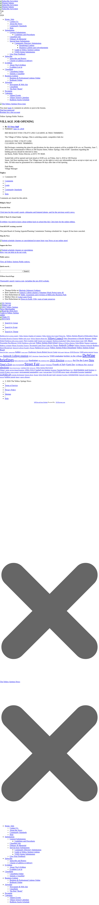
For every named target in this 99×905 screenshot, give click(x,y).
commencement (11, 352)
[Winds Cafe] (5, 305)
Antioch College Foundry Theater (24, 348)
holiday (18, 352)
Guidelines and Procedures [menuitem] (24, 841)
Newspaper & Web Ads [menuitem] (19, 887)
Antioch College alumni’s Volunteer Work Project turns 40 (41, 293)
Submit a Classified (17, 74)
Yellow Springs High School (47, 343)
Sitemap (8, 394)
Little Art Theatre (52, 345)
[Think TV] (5, 317)
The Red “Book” (16, 89)
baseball (38, 370)
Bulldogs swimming (6, 345)
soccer (2, 377)
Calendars (8, 93)
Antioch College (66, 345)
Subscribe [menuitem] (8, 858)
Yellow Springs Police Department (63, 348)
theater (36, 375)
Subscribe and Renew (18, 58)
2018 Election (74, 352)
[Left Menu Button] (49, 822)
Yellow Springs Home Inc (39, 338)
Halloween (66, 352)
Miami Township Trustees (20, 345)
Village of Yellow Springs (66, 343)
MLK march (61, 352)
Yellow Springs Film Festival (44, 368)
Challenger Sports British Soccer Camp (42, 352)
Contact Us (14, 22)
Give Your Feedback (17, 54)
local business (79, 370)
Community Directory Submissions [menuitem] (27, 850)
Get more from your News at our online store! (50, 241)
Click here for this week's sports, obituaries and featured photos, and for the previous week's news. (37, 212)
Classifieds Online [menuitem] (17, 874)
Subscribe (8, 56)
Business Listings (11, 76)
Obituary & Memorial (18, 39)
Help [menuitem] (11, 835)
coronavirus (73, 375)
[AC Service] (5, 303)
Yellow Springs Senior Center (75, 341)
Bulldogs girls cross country (14, 341)
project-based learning (17, 370)
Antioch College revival (87, 375)
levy (71, 370)
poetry (41, 372)
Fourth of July (59, 364)
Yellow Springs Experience (15, 368)
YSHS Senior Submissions (24, 52)
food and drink (47, 372)
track (54, 375)
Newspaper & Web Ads (19, 85)
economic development (17, 375)
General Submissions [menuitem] (18, 839)
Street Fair (32, 364)
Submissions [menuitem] (9, 837)
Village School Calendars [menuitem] (19, 900)
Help (11, 28)
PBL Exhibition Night (43, 360)
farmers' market (24, 352)
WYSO (19, 343)
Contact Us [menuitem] (14, 828)
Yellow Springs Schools (83, 345)
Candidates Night (25, 368)
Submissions (9, 30)
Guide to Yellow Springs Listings (27, 50)
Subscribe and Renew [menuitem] (18, 861)
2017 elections (34, 356)
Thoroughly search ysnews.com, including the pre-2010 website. (24, 281)
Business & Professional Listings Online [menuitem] (25, 880)
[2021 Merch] (10, 309)
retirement (59, 375)
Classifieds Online (17, 71)
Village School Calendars (19, 98)
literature (54, 370)
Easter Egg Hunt (4, 352)
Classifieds (9, 69)
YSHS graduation (56, 356)
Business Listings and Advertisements (33, 48)
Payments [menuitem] (8, 893)
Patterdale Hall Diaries (63, 370)
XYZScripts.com (60, 402)
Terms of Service (11, 385)
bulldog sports (10, 377)
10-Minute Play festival (84, 365)
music (68, 372)
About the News (16, 24)
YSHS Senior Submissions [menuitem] (24, 854)
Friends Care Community (45, 341)
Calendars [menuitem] (8, 895)
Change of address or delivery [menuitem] (21, 863)
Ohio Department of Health (74, 338)
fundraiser (33, 360)
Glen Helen (79, 343)
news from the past (45, 375)
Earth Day (70, 364)
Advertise (8, 82)
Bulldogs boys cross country (9, 336)
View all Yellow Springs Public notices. (15, 262)
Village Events (15, 95)
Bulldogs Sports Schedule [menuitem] (19, 902)
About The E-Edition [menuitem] (18, 867)
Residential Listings (26, 45)
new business (45, 370)
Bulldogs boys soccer (42, 348)
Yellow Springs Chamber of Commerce (30, 336)
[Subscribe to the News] (7, 3)
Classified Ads (15, 37)
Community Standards (18, 26)
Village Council (55, 338)
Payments (8, 91)
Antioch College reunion (15, 356)
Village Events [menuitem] (15, 898)
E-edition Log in (16, 67)
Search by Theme (11, 332)
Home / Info (9, 19)
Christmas (49, 365)
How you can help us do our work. (13, 252)
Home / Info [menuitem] (9, 826)
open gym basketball (18, 365)
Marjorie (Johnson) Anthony (30, 290)
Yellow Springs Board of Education (79, 336)
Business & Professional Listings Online (25, 78)
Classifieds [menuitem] (9, 871)
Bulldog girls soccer (24, 338)
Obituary (2, 370)
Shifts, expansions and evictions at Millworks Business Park (43, 295)
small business (89, 370)
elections (4, 367)
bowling (65, 375)
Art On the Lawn (80, 360)
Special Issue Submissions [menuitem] (20, 848)
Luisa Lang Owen (25, 297)
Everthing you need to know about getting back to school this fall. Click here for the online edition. (37, 222)
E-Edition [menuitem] (8, 865)
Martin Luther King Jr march (21, 360)
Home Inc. (62, 336)
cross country (14, 372)
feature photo (29, 375)
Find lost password (7, 110)
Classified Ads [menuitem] (15, 843)
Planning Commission (90, 343)
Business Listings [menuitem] (11, 878)
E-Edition (8, 63)
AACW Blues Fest (68, 360)
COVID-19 (5, 374)
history (18, 377)
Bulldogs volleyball (28, 343)
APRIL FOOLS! (30, 370)
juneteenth (42, 364)
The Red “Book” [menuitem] (16, 891)
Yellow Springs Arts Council (50, 336)
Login (7, 185)
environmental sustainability (29, 372)
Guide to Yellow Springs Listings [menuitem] (27, 852)
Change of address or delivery (21, 61)
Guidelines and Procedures (24, 35)
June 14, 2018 (18, 129)
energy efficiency (25, 377)
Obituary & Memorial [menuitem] (18, 845)
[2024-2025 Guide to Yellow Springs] (10, 315)
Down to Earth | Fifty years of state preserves (38, 299)
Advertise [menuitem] (8, 885)
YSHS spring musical (86, 352)
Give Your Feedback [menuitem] (17, 856)
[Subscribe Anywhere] (9, 1)
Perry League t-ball (30, 341)
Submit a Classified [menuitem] (17, 876)
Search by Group (11, 323)
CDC (85, 341)
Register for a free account (10, 112)
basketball (88, 372)
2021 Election (57, 360)
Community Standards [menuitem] (18, 832)
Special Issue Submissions (20, 41)
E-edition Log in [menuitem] (16, 869)
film (96, 375)
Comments (9, 181)
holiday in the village (73, 356)
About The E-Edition (18, 65)
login (10, 108)
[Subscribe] (5, 319)
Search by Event (11, 327)
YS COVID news (58, 372)
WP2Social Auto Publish (41, 402)
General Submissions (18, 32)
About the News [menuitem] (16, 830)
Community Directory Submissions (27, 43)
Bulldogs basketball (59, 341)
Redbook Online (16, 80)
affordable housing (77, 372)
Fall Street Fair (32, 368)
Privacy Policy (10, 390)
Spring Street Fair (44, 356)
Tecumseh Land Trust (37, 345)
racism (7, 370)
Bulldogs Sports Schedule (19, 100)
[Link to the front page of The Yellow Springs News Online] (13, 104)
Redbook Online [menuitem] (16, 882)
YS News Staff (13, 127)
